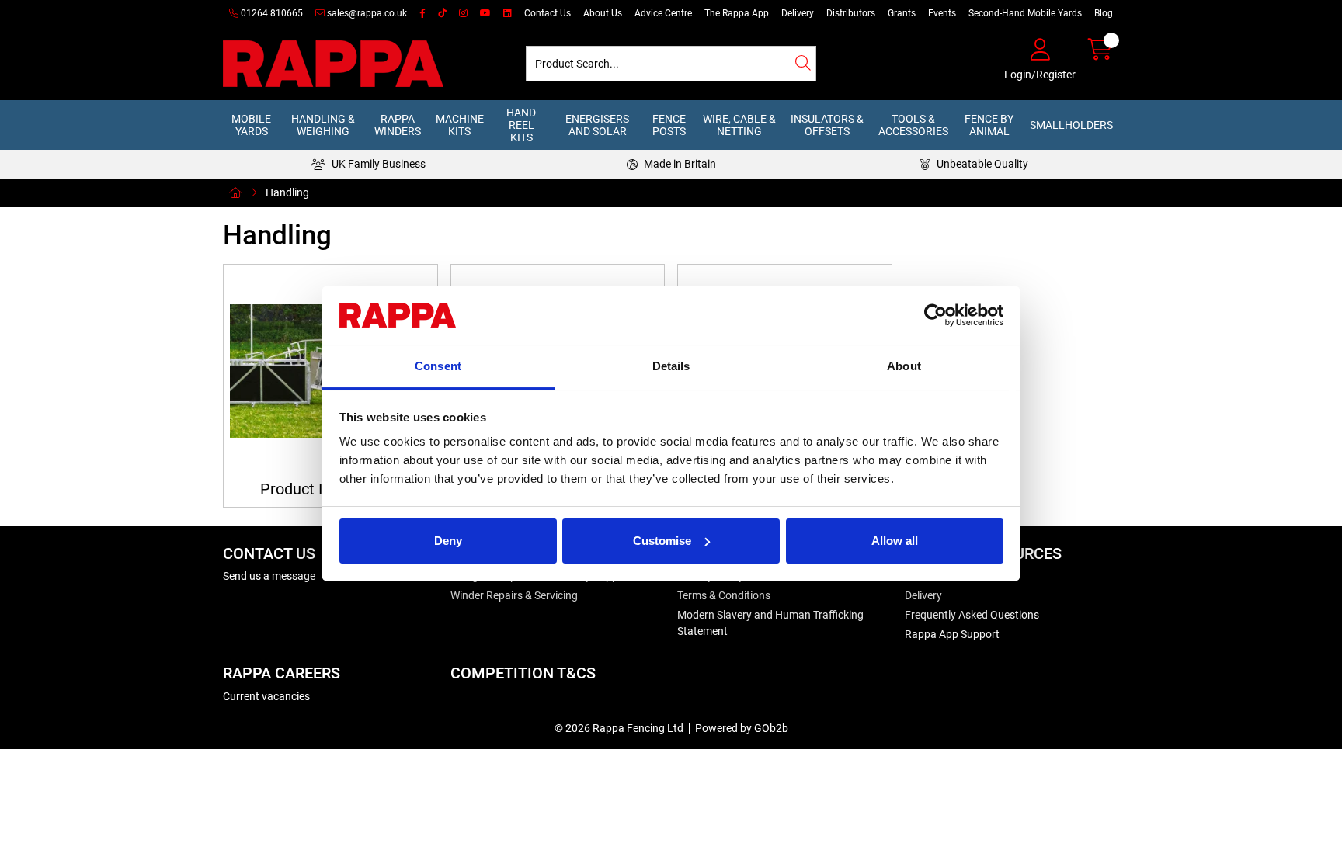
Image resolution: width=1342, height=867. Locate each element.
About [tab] (904, 366)
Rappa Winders (397, 125)
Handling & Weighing (323, 125)
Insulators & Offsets (827, 125)
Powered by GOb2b (741, 728)
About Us (602, 13)
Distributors (850, 13)
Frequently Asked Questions (972, 615)
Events (942, 13)
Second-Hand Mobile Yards (1025, 13)
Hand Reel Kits (521, 125)
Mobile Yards (251, 125)
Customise (662, 540)
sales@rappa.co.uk (366, 13)
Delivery (797, 13)
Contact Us (547, 13)
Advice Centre (663, 13)
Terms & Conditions (723, 595)
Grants (902, 13)
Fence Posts (669, 125)
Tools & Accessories (913, 125)
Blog (1103, 13)
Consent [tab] (438, 366)
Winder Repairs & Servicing (514, 595)
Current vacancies (266, 696)
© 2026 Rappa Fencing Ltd (619, 728)
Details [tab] (671, 366)
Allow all (894, 540)
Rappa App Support (952, 634)
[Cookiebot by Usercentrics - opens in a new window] (935, 315)
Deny (448, 540)
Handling (287, 192)
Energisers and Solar (597, 125)
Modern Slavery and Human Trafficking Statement (770, 623)
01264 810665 (270, 13)
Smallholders (1071, 125)
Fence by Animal (989, 125)
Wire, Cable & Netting (739, 125)
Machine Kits (460, 125)
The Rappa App (736, 13)
